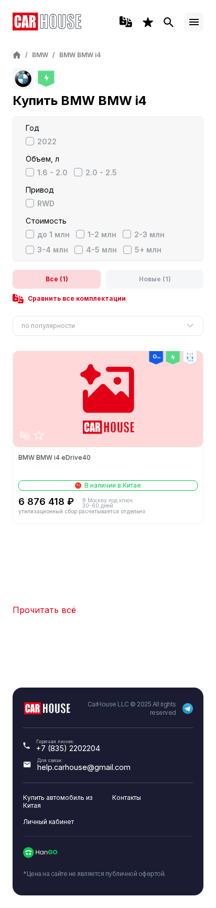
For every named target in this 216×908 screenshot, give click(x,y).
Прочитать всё (44, 610)
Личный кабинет (48, 822)
